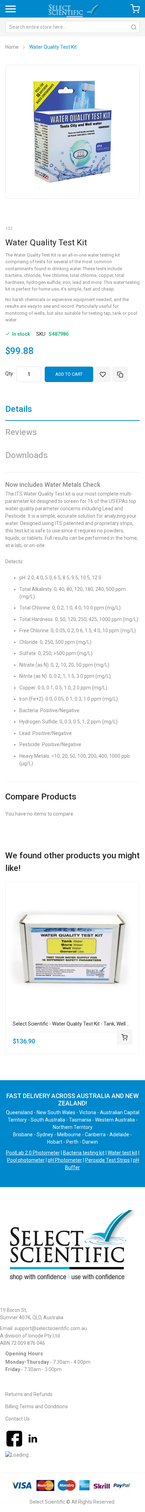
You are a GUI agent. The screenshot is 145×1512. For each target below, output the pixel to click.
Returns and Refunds (28, 1394)
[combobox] (72, 27)
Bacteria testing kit (84, 1153)
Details (18, 409)
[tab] (72, 412)
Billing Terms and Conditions (36, 1406)
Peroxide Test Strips (107, 1160)
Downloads (26, 455)
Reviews (21, 432)
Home (12, 47)
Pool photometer (26, 1160)
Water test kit (122, 1153)
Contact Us (17, 1419)
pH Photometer (65, 1160)
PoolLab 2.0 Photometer (33, 1153)
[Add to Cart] (124, 1037)
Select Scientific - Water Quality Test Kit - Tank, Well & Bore (77, 1024)
